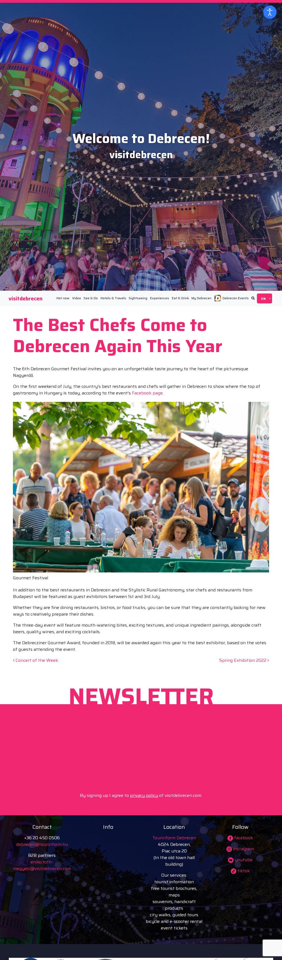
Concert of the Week (36, 660)
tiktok (243, 870)
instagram (243, 848)
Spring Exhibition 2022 (243, 660)
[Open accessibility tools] (269, 12)
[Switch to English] (264, 298)
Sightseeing (138, 298)
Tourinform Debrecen (174, 837)
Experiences (159, 298)
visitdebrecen (25, 298)
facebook (243, 837)
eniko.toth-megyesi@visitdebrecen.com (42, 865)
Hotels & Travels (113, 298)
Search (253, 298)
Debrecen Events (236, 298)
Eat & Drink (180, 298)
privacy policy (144, 795)
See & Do (90, 298)
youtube (243, 859)
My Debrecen (201, 298)
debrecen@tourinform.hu (42, 844)
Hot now (62, 298)
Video (76, 298)
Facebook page (147, 393)
